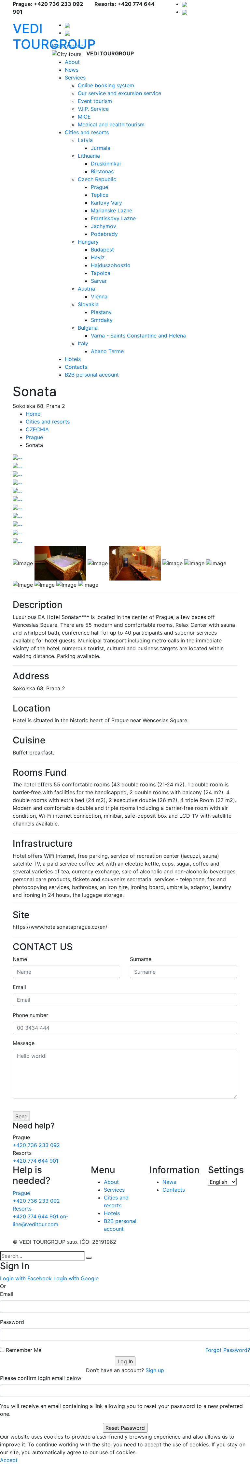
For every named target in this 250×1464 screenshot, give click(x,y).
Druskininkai (106, 163)
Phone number (30, 1015)
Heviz (98, 257)
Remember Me (23, 1350)
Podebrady (104, 234)
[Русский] (184, 4)
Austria (86, 288)
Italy (83, 343)
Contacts (76, 367)
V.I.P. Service (93, 109)
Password (12, 1322)
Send (21, 1116)
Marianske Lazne (111, 210)
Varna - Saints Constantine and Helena (138, 335)
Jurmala (100, 148)
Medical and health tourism (111, 124)
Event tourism (95, 101)
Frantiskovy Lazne (113, 218)
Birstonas (102, 171)
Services (75, 77)
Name (20, 959)
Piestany (101, 312)
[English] (184, 11)
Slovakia (88, 304)
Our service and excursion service (119, 93)
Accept (9, 1460)
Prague (99, 187)
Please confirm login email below (40, 1378)
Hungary (88, 241)
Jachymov (103, 226)
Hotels (73, 359)
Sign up (155, 1370)
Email (19, 987)
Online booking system (106, 85)
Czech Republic (97, 179)
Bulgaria (88, 327)
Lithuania (89, 155)
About (72, 62)
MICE (84, 116)
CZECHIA (37, 429)
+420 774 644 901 (35, 1160)
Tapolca (100, 273)
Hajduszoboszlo (111, 265)
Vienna (99, 296)
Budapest (102, 249)
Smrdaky (102, 320)
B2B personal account (92, 374)
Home (33, 413)
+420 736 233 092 (36, 1145)
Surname (140, 959)
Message (24, 1043)
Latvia (85, 140)
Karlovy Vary (106, 202)
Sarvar (99, 281)
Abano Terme (107, 351)
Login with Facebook (26, 1278)
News (71, 69)
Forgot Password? (227, 1350)
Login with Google (76, 1278)
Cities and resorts (87, 132)
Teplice (99, 195)
